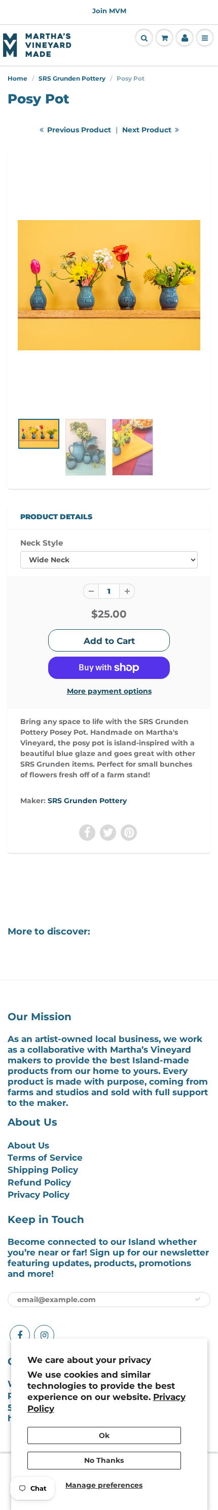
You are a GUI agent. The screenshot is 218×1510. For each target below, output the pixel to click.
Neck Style (41, 543)
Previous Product (78, 129)
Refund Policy (39, 1182)
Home (17, 78)
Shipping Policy (43, 1170)
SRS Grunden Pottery (72, 78)
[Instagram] (44, 1335)
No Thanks (104, 1460)
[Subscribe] (197, 1299)
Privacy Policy (38, 1195)
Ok (104, 1435)
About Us (28, 1145)
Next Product (147, 129)
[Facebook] (20, 1335)
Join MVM (109, 11)
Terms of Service (45, 1158)
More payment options (109, 691)
